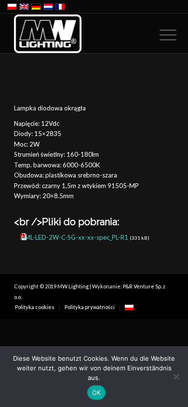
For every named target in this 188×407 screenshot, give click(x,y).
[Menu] (160, 34)
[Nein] (176, 376)
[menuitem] (160, 34)
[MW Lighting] (78, 33)
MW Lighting (73, 286)
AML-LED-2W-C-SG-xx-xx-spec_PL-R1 (74, 237)
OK (96, 392)
